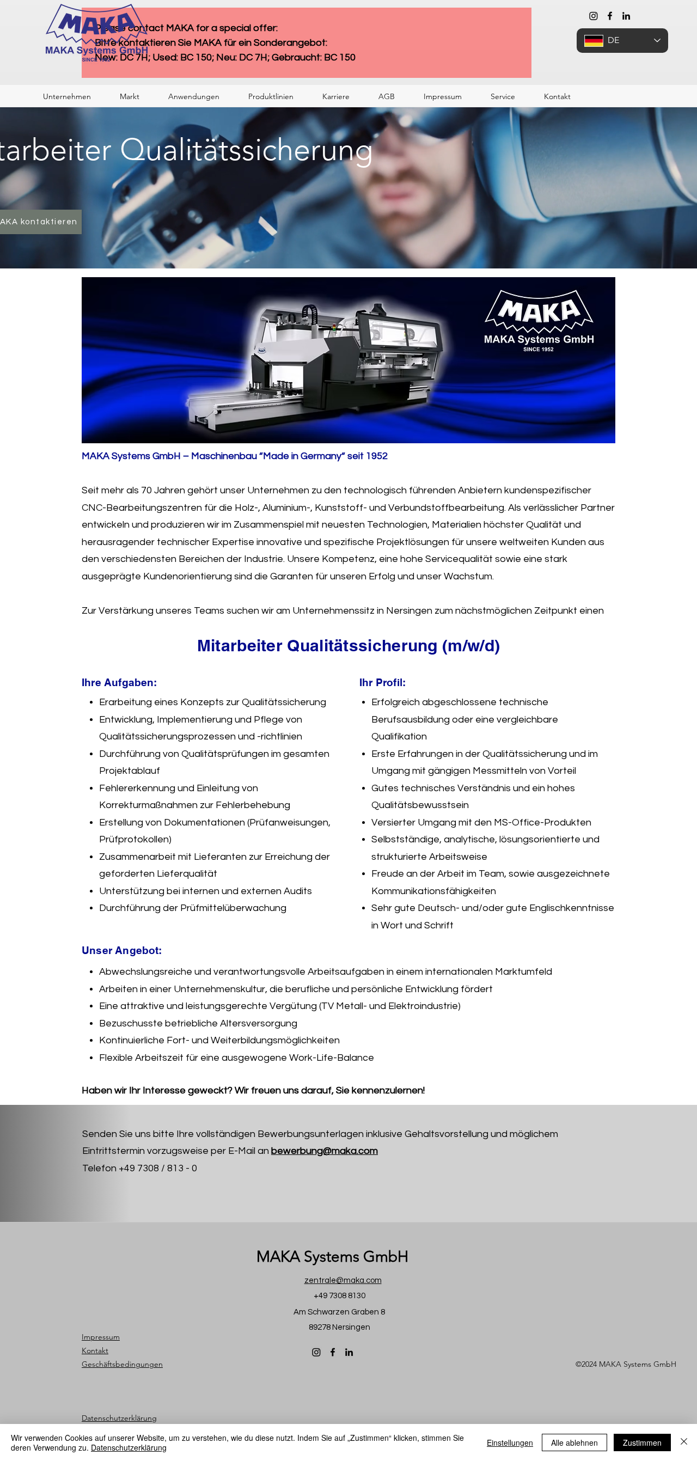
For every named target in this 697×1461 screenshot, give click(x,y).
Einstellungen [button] (510, 1442)
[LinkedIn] (626, 15)
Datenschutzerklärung (129, 1447)
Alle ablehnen (574, 1442)
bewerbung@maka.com (324, 1151)
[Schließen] (683, 1442)
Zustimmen (642, 1442)
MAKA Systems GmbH (332, 1257)
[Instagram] (593, 15)
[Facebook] (609, 15)
